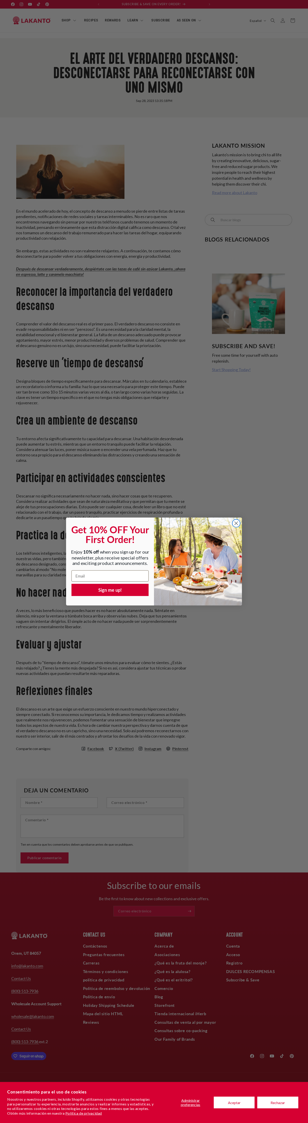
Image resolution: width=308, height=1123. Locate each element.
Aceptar (234, 1102)
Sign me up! (110, 590)
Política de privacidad (83, 1113)
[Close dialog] (236, 523)
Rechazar (278, 1102)
